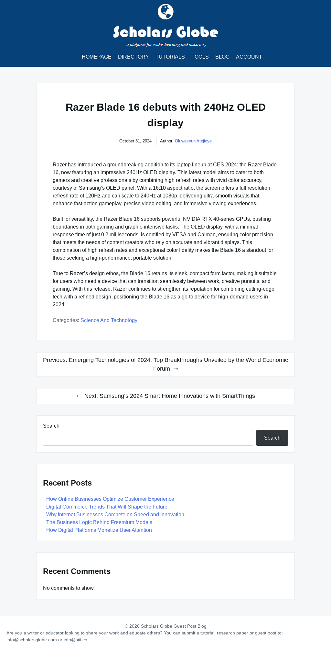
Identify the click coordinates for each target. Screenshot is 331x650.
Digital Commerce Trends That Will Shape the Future (106, 507)
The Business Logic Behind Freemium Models (99, 522)
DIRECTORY (133, 57)
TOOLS (200, 57)
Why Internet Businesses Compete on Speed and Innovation (115, 514)
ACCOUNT (249, 57)
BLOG (222, 57)
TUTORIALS (170, 57)
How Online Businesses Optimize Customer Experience (110, 499)
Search (51, 426)
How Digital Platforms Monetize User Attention (99, 530)
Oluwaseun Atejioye (193, 141)
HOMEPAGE (97, 57)
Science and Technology (108, 320)
